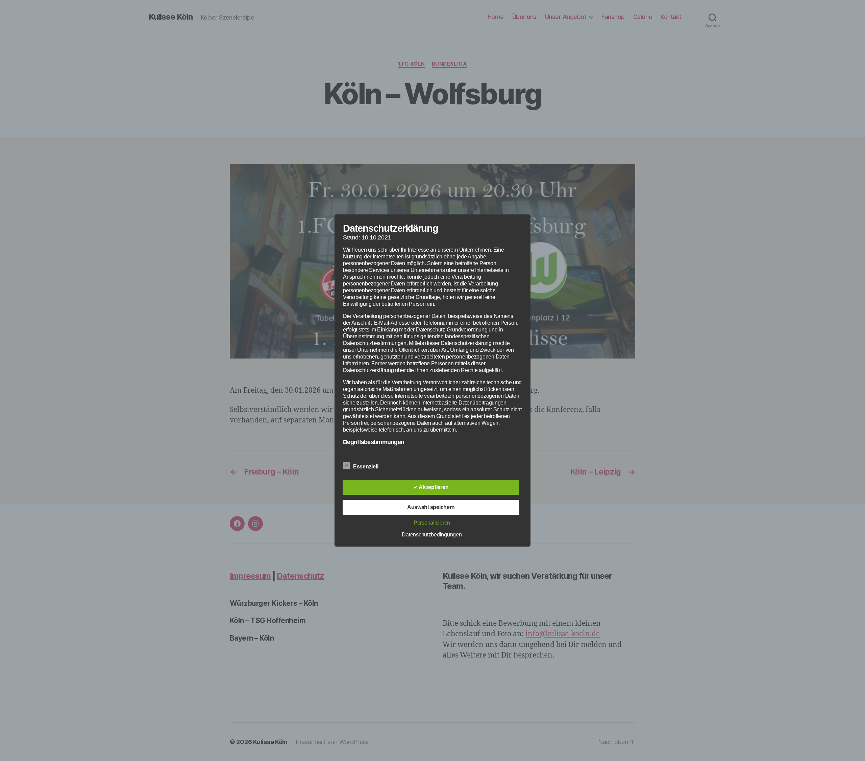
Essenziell (366, 466)
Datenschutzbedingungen (432, 534)
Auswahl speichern (431, 507)
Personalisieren (432, 523)
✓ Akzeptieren (431, 487)
